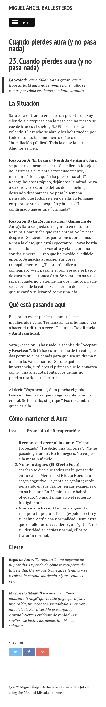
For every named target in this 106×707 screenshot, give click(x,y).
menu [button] (26, 22)
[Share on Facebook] (29, 652)
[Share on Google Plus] (42, 652)
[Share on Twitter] (15, 652)
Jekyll (84, 687)
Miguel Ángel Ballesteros (40, 8)
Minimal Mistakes (37, 692)
